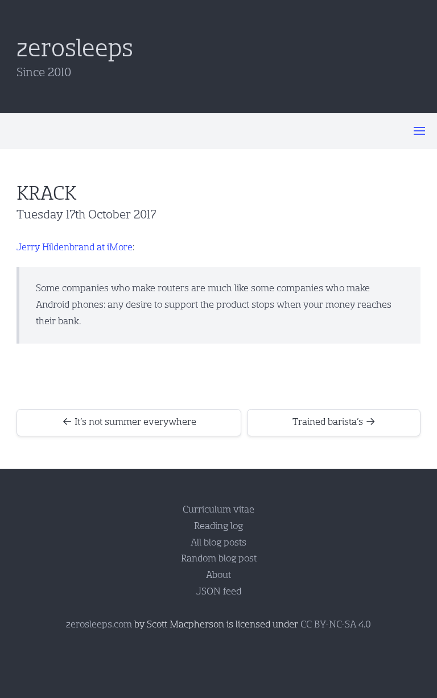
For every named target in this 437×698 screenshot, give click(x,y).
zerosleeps (75, 48)
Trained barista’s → (334, 421)
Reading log (218, 526)
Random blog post (219, 558)
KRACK (46, 193)
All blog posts (218, 542)
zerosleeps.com (99, 624)
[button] (419, 130)
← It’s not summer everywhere (129, 421)
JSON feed (218, 591)
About (218, 574)
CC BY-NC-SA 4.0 (335, 624)
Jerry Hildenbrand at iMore (75, 247)
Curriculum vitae (218, 509)
